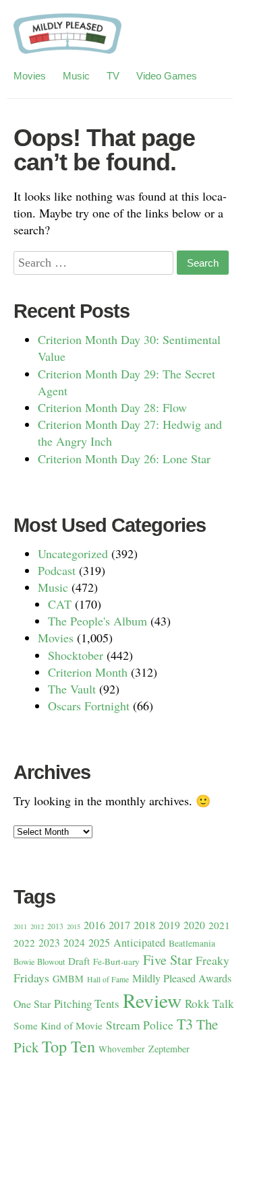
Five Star (167, 960)
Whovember (122, 1049)
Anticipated (139, 942)
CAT (60, 604)
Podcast (57, 570)
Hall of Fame (108, 979)
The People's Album (97, 621)
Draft (79, 961)
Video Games (166, 75)
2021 (219, 925)
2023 (49, 942)
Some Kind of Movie (58, 1025)
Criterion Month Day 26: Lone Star (124, 458)
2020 (194, 925)
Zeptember (169, 1048)
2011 (20, 926)
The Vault (72, 689)
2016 (94, 925)
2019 (169, 925)
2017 (119, 925)
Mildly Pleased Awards (181, 978)
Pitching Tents (86, 1003)
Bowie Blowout (39, 962)
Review (152, 1000)
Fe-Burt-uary (116, 961)
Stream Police (139, 1025)
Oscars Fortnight (89, 706)
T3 (185, 1023)
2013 (55, 926)
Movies (29, 75)
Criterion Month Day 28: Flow (112, 407)
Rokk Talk (209, 1003)
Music (76, 75)
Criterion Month (88, 672)
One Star (32, 1003)
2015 (73, 926)
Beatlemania (192, 943)
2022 (24, 942)
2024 (74, 942)
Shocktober (75, 655)
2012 (37, 926)
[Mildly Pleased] (67, 39)
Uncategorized (73, 553)
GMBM (68, 978)
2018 (144, 924)
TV (113, 75)
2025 (99, 942)
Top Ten (68, 1046)
